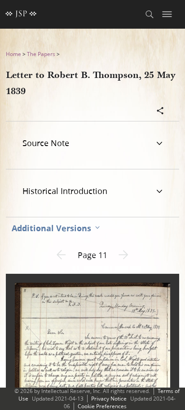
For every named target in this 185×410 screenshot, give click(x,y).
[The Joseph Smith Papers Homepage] (21, 14)
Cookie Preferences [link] (102, 406)
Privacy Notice (109, 398)
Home (13, 54)
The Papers (41, 54)
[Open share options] (160, 111)
